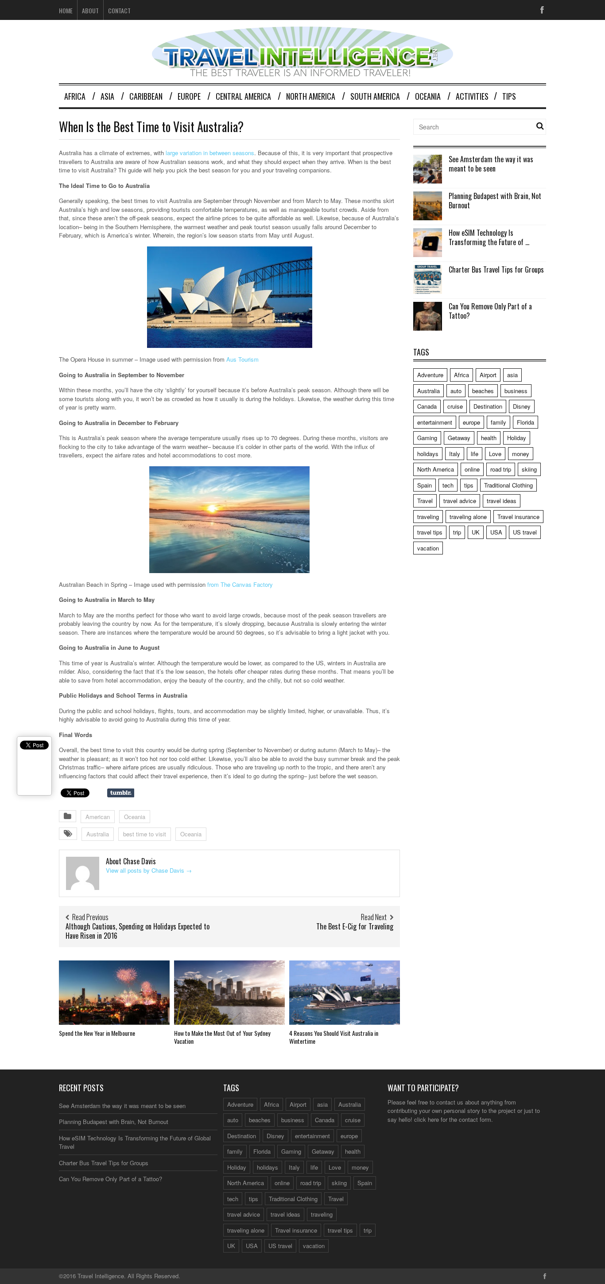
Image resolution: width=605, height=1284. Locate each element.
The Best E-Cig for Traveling (354, 926)
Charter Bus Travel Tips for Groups (496, 269)
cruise (455, 406)
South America (375, 96)
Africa (74, 96)
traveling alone (468, 516)
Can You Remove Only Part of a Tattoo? (490, 311)
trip (457, 532)
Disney (522, 406)
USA (496, 532)
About (90, 10)
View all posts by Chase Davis (149, 870)
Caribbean (146, 96)
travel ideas (501, 500)
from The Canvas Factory (240, 584)
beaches (483, 390)
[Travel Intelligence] (302, 71)
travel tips (429, 532)
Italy (454, 453)
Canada (427, 406)
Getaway (459, 437)
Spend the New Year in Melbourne (97, 1033)
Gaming (427, 437)
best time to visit (144, 834)
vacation (428, 548)
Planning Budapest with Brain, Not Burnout (495, 201)
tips (468, 485)
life (474, 453)
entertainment (434, 422)
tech (448, 485)
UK (476, 532)
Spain (424, 485)
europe (471, 422)
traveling (428, 516)
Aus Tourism (242, 359)
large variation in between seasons (210, 152)
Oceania (428, 96)
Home (66, 10)
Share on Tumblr (120, 792)
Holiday (516, 437)
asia (512, 375)
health (488, 437)
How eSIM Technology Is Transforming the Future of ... (489, 237)
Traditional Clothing (508, 485)
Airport (488, 375)
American (97, 816)
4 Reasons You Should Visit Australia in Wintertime (333, 1037)
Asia (107, 96)
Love (495, 453)
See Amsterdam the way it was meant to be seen (491, 164)
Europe (189, 96)
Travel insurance (518, 516)
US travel (525, 532)
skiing (529, 469)
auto (456, 390)
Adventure (430, 375)
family (498, 422)
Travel (425, 500)
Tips (509, 96)
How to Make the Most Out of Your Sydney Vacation (222, 1037)
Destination (487, 406)
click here (426, 1119)
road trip (500, 469)
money (520, 453)
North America (310, 96)
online (472, 469)
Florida (525, 422)
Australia (97, 834)
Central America (243, 96)
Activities (472, 96)
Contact (119, 10)
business (515, 390)
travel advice (459, 500)
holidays (427, 453)
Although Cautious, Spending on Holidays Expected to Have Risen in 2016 (137, 931)
